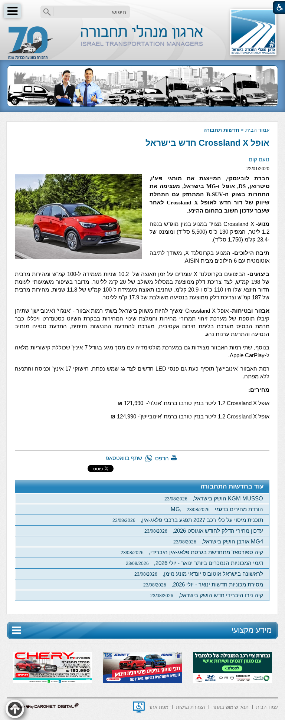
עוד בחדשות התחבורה (232, 486)
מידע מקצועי (252, 630)
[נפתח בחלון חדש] (139, 707)
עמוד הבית (257, 130)
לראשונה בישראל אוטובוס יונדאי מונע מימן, (198, 574)
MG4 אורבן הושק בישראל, (218, 541)
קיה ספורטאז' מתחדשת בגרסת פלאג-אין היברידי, (192, 552)
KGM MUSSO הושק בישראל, (213, 498)
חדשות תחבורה (221, 130)
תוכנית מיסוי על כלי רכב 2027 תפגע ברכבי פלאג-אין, (187, 520)
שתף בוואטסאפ (124, 458)
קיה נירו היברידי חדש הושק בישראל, (206, 595)
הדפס (162, 458)
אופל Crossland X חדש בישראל (207, 143)
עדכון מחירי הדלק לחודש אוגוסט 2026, (203, 530)
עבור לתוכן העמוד (143, 7)
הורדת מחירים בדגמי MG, (217, 509)
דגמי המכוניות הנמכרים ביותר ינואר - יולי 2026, (194, 563)
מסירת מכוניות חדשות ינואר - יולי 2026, (203, 584)
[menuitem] (267, 706)
